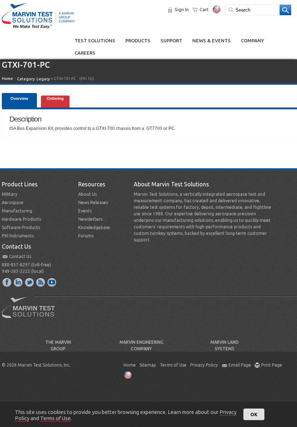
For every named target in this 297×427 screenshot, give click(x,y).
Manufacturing (17, 210)
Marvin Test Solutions (31, 313)
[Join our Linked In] (18, 281)
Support (171, 40)
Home (7, 78)
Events (85, 210)
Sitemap (147, 365)
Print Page (271, 365)
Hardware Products (21, 219)
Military (9, 194)
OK (254, 414)
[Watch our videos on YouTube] (52, 281)
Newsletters (90, 219)
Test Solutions (95, 40)
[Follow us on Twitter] (29, 281)
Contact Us (20, 256)
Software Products (21, 227)
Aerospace (13, 202)
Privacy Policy (204, 365)
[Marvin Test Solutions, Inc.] (38, 28)
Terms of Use (173, 365)
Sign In (182, 9)
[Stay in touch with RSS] (40, 281)
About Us (87, 194)
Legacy (43, 79)
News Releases (93, 202)
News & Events (211, 40)
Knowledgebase (94, 227)
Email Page (240, 365)
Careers (85, 52)
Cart (204, 9)
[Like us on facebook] (7, 281)
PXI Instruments (18, 235)
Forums (85, 235)
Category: (33, 79)
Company (252, 40)
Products (137, 40)
